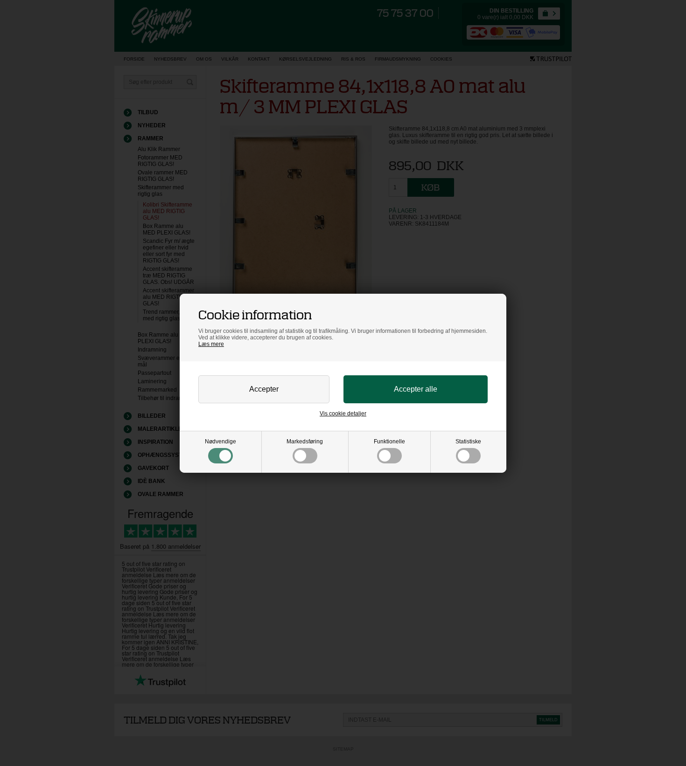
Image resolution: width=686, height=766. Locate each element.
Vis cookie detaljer (343, 413)
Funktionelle (389, 441)
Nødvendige (220, 441)
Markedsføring (305, 441)
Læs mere (211, 344)
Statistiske (468, 441)
